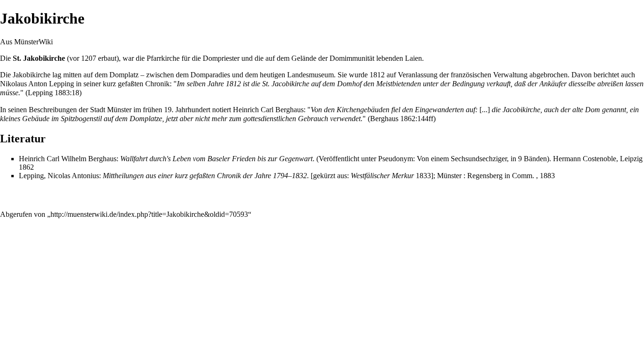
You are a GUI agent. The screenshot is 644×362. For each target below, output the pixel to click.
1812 (377, 75)
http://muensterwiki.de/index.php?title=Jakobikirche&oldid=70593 (149, 214)
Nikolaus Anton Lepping (37, 84)
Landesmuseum (310, 75)
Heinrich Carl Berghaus (268, 110)
